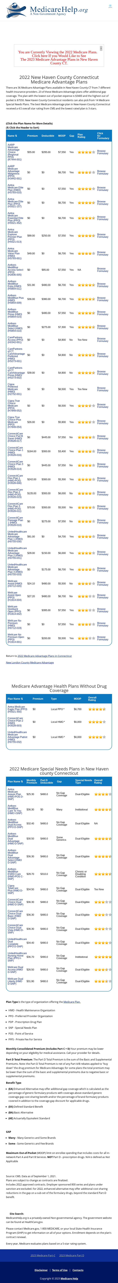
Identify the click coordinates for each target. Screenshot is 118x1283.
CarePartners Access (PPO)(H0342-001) (15, 340)
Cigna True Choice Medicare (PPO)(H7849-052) (15, 406)
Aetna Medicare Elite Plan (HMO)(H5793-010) (15, 189)
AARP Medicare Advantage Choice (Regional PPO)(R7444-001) (15, 152)
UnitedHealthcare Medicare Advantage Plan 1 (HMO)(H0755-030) (17, 536)
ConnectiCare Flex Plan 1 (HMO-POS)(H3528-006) (15, 479)
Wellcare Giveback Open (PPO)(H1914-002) (15, 610)
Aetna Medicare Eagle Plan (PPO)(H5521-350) (17, 709)
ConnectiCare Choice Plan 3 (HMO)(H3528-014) (15, 465)
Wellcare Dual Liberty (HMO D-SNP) (15, 981)
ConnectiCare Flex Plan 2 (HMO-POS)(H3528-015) (15, 493)
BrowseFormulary (102, 152)
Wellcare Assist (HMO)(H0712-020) (15, 583)
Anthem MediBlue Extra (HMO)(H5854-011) (14, 285)
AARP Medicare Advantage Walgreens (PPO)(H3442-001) (15, 172)
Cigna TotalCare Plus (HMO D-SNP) (15, 889)
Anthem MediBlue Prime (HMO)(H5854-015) (15, 313)
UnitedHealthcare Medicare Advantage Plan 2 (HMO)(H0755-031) (17, 553)
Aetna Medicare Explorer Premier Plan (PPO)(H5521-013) (15, 235)
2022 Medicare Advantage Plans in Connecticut (45, 656)
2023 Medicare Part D (71, 1255)
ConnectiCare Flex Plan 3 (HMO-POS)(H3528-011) (15, 507)
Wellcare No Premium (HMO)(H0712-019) (15, 624)
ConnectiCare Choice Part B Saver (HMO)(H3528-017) (15, 437)
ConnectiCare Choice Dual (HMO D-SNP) (15, 902)
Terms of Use (59, 1270)
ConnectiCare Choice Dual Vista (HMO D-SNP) (16, 929)
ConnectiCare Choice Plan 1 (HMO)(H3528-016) (15, 451)
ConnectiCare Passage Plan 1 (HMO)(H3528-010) (15, 521)
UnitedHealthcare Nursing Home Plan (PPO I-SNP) (17, 957)
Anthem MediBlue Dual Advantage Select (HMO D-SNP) (15, 856)
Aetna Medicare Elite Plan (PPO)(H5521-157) (15, 203)
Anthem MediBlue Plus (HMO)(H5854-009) (16, 299)
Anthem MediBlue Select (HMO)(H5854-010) (15, 327)
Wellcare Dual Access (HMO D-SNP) (15, 969)
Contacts (78, 1270)
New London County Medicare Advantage (30, 662)
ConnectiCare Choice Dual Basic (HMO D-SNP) (15, 915)
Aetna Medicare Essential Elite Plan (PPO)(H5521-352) (15, 218)
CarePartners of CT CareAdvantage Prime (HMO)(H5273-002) (16, 373)
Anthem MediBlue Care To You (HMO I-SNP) (15, 810)
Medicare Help (69, 1278)
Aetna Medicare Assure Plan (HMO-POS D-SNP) (15, 794)
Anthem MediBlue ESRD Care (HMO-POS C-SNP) (15, 874)
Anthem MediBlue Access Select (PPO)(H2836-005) (15, 270)
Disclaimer (41, 1270)
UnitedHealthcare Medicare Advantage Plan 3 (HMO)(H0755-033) (17, 569)
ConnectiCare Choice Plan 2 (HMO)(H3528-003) (15, 722)
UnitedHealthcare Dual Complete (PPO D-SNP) (17, 943)
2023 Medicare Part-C (43, 1255)
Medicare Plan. (72, 1002)
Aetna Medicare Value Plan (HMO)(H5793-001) (15, 253)
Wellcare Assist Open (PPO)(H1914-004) (15, 596)
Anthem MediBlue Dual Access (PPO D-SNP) (15, 823)
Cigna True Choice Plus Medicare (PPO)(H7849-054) (15, 422)
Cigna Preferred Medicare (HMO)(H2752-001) (15, 389)
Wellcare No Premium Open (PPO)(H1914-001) (16, 638)
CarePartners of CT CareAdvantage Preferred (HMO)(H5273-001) (16, 355)
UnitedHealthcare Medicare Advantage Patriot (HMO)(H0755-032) (17, 737)
